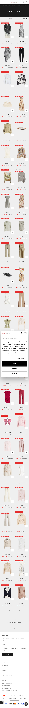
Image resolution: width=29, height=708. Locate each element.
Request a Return (6, 685)
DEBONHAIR (7, 90)
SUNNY (21, 236)
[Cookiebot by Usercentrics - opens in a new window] (20, 333)
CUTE (7, 114)
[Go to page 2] (19, 610)
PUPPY (7, 139)
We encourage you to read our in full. (15, 649)
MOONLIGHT (21, 212)
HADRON (21, 90)
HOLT (7, 41)
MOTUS (7, 383)
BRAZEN (7, 603)
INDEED (7, 456)
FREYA (7, 212)
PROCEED (21, 407)
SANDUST (21, 603)
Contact (4, 678)
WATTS (7, 530)
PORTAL (21, 41)
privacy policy (22, 648)
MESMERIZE (21, 285)
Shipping (4, 680)
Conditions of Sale (6, 662)
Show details (20, 358)
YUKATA (7, 554)
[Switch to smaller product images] (26, 18)
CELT (21, 578)
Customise (14, 368)
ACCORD (21, 261)
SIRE (7, 187)
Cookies (4, 670)
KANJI (7, 285)
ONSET (7, 578)
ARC (21, 139)
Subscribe (7, 654)
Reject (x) (14, 373)
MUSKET (7, 65)
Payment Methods (6, 688)
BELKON (21, 163)
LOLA (7, 261)
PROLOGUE (7, 236)
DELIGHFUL (7, 407)
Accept (14, 363)
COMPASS (21, 481)
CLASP (7, 163)
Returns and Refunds (7, 683)
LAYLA (22, 432)
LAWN (21, 505)
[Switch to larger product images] (24, 18)
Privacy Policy (5, 668)
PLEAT (7, 481)
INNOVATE (22, 310)
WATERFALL (7, 432)
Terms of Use (5, 665)
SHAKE (22, 530)
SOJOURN (21, 456)
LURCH (21, 65)
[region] (14, 622)
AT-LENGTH (21, 114)
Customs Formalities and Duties (9, 690)
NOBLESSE (7, 310)
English (21, 695)
